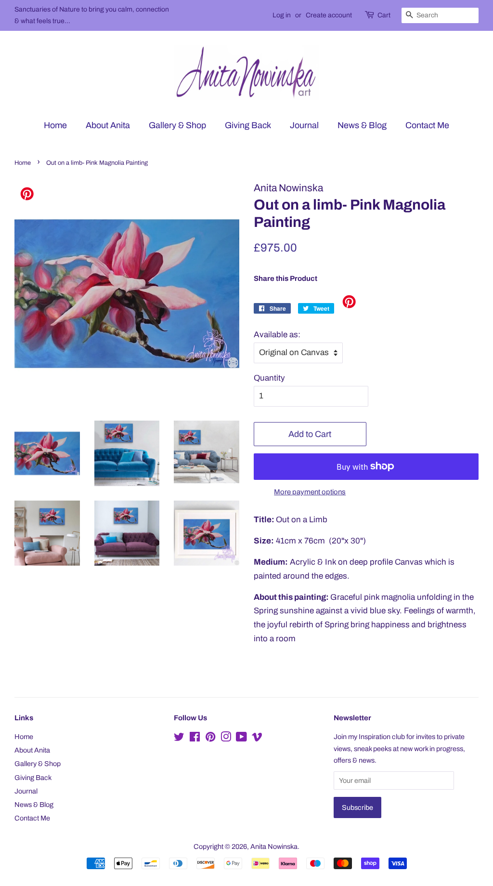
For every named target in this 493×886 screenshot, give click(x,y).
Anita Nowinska (274, 846)
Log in (281, 15)
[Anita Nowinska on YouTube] (241, 738)
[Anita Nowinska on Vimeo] (257, 738)
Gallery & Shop (177, 125)
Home (55, 125)
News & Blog (362, 125)
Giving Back (248, 125)
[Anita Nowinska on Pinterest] (210, 738)
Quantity (269, 378)
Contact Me (427, 125)
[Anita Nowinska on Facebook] (194, 738)
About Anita (108, 125)
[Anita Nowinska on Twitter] (179, 738)
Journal (304, 125)
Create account (329, 15)
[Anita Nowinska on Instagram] (226, 738)
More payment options (310, 492)
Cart (383, 15)
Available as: (277, 334)
